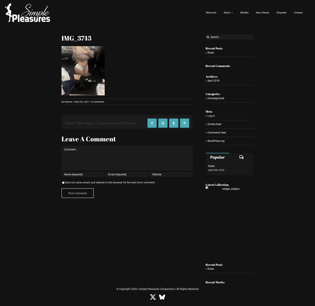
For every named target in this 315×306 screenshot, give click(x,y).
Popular (217, 157)
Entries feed (214, 124)
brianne (68, 101)
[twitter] (153, 297)
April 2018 (213, 80)
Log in (211, 115)
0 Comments (97, 101)
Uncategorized (216, 98)
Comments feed (217, 132)
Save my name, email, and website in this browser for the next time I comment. (110, 182)
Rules (211, 52)
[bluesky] (162, 297)
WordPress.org (216, 140)
